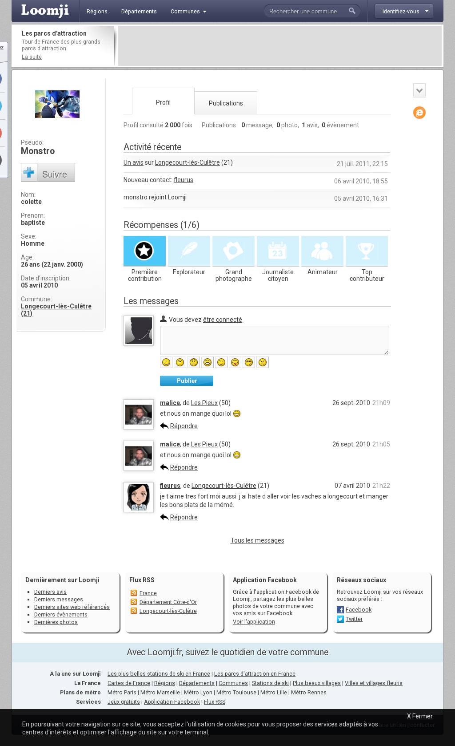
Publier (187, 380)
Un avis (134, 162)
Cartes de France (129, 683)
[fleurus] (139, 510)
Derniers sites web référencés (72, 607)
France (148, 593)
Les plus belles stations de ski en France (159, 673)
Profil (163, 102)
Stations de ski (270, 683)
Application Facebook (172, 701)
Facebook (358, 609)
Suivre (54, 173)
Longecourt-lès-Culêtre (187, 162)
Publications (226, 103)
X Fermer (420, 716)
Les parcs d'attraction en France (254, 673)
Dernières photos (56, 622)
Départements (197, 683)
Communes (233, 683)
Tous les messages (257, 540)
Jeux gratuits (124, 701)
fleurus (183, 179)
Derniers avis (50, 591)
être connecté (222, 319)
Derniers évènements (61, 614)
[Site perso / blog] (419, 112)
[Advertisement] (280, 46)
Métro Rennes (309, 692)
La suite (32, 56)
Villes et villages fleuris (374, 683)
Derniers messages (58, 599)
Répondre (184, 426)
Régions (164, 683)
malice (170, 402)
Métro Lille (273, 692)
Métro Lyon (198, 692)
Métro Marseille (160, 692)
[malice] (139, 427)
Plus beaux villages (317, 683)
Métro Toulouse (236, 692)
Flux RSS (142, 580)
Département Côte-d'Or (168, 602)
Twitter (354, 619)
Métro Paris (122, 692)
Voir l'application (254, 621)
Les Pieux (204, 402)
